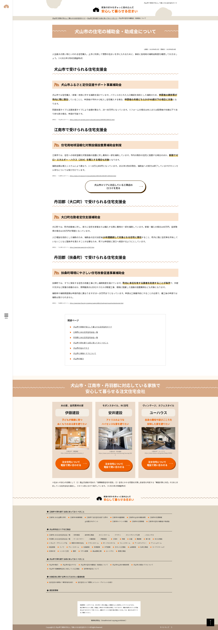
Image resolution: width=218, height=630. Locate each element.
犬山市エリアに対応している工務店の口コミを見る (113, 186)
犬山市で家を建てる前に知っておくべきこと (90, 342)
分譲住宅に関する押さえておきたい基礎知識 (67, 577)
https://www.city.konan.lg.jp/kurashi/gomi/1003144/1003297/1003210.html (93, 176)
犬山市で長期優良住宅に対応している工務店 (64, 569)
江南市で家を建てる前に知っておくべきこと (67, 511)
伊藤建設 (104, 539)
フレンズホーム (125, 543)
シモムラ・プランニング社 (58, 543)
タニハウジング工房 (133, 535)
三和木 (115, 539)
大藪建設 (92, 539)
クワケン (118, 535)
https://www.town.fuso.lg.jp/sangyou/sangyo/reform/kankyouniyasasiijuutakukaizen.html (96, 303)
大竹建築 (107, 547)
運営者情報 (53, 590)
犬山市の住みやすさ (81, 348)
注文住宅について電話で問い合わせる (71, 463)
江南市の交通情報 (156, 517)
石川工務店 (158, 539)
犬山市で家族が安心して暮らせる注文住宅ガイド (160, 3)
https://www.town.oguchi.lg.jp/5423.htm (82, 247)
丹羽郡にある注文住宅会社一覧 (85, 337)
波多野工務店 (89, 535)
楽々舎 (148, 539)
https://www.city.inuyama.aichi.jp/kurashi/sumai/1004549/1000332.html (92, 120)
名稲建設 (86, 547)
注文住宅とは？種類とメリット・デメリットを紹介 (95, 582)
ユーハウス (110, 551)
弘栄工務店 (144, 547)
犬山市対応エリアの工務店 (60, 529)
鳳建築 (139, 539)
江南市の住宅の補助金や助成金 (159, 521)
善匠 (74, 551)
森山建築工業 (97, 551)
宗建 (123, 539)
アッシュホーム (156, 543)
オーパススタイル (109, 543)
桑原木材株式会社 (78, 543)
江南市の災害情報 (138, 521)
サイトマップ (164, 627)
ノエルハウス (149, 535)
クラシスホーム (93, 543)
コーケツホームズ (158, 547)
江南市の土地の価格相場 (137, 517)
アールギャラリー (141, 543)
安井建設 (77, 535)
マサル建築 (84, 551)
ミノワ (62, 547)
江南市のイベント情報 (119, 521)
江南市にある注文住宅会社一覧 (85, 332)
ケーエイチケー (79, 539)
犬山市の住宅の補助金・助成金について (94, 565)
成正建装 (52, 547)
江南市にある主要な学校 (57, 517)
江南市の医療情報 (76, 517)
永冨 (130, 539)
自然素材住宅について (91, 569)
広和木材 (52, 551)
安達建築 (97, 547)
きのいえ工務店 (120, 547)
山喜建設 (133, 547)
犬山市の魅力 (78, 358)
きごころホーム (104, 535)
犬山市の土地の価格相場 (120, 565)
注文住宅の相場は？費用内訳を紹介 (61, 582)
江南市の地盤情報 (118, 517)
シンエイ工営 (64, 551)
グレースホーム (74, 547)
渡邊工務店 (122, 551)
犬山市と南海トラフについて (84, 353)
